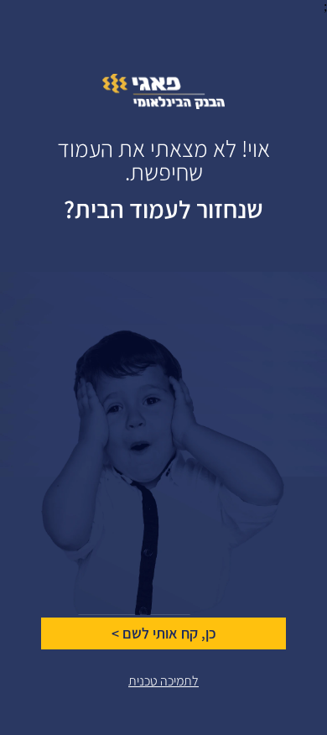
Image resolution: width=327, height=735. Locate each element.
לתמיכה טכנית (163, 681)
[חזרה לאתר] (163, 104)
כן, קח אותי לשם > (164, 633)
